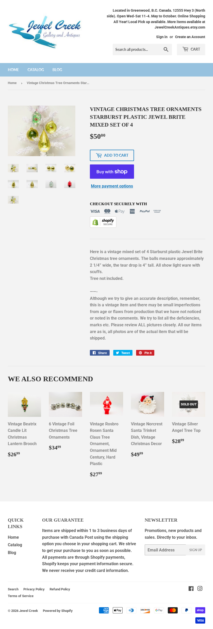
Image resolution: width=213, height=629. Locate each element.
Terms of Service (21, 596)
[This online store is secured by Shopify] (103, 226)
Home (13, 69)
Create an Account (190, 37)
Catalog (36, 69)
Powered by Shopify (58, 611)
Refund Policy (60, 589)
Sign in (162, 37)
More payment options (112, 186)
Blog (57, 69)
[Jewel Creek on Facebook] (191, 589)
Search (13, 589)
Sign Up (195, 550)
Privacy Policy (34, 589)
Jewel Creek (28, 611)
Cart (195, 49)
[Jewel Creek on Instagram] (200, 589)
